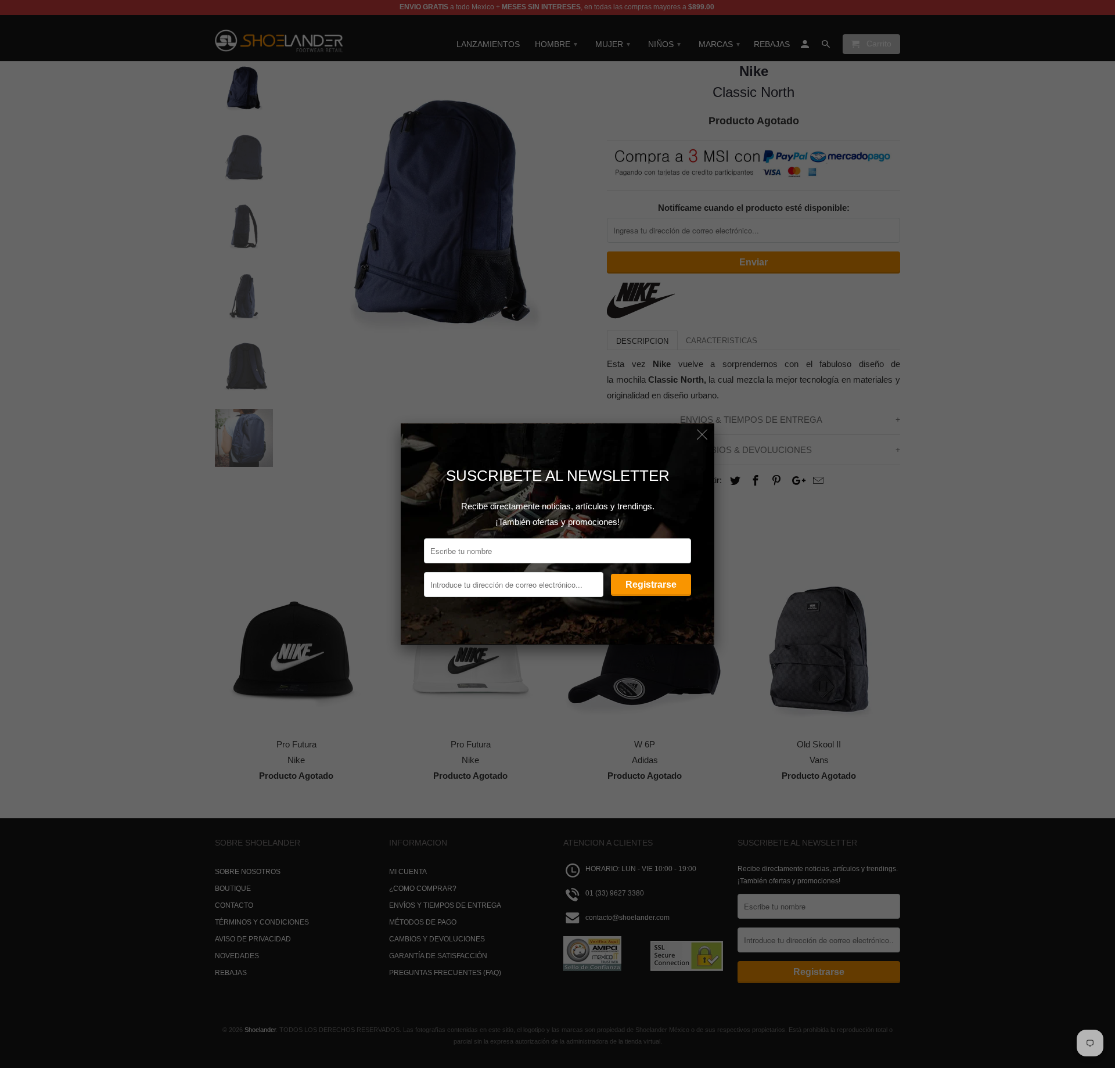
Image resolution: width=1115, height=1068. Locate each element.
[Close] (702, 435)
